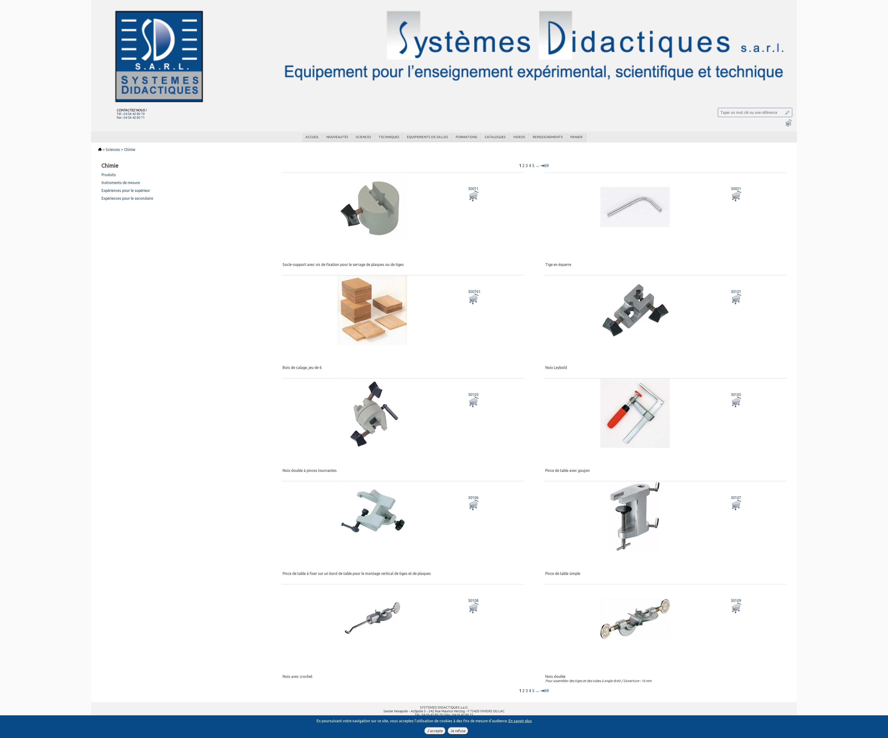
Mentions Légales (468, 726)
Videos (519, 137)
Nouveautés (337, 137)
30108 (473, 600)
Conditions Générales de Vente (429, 726)
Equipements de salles (427, 137)
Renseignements (548, 137)
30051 (736, 189)
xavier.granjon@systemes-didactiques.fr (444, 718)
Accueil (312, 137)
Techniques (389, 137)
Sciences (363, 137)
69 (544, 165)
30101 (736, 292)
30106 (473, 497)
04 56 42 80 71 (134, 117)
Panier (576, 137)
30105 (736, 394)
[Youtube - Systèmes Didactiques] (444, 733)
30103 (473, 394)
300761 (474, 292)
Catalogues (495, 137)
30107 (736, 497)
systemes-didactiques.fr (444, 722)
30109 (736, 600)
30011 (473, 189)
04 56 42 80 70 (134, 114)
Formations (466, 137)
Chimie (129, 149)
